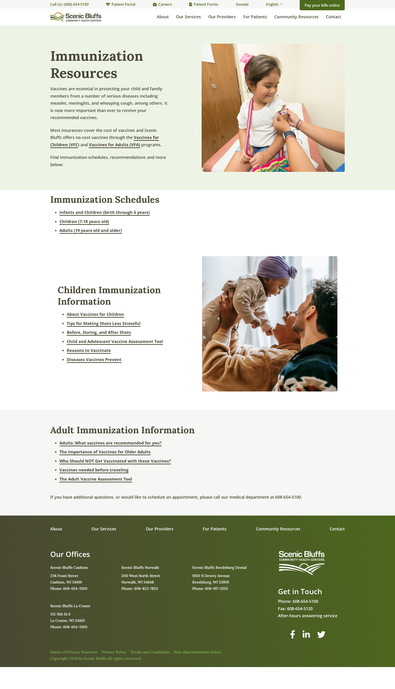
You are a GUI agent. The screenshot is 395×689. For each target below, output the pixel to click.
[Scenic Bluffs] (75, 16)
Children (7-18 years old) (84, 221)
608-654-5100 (75, 588)
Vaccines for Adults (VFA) (114, 144)
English (272, 4)
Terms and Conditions (150, 652)
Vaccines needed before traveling (93, 470)
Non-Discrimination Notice (198, 652)
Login (3, 685)
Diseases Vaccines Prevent (94, 359)
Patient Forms (206, 4)
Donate (242, 4)
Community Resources (296, 16)
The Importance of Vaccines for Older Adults (105, 452)
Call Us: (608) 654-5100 (69, 4)
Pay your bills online (322, 5)
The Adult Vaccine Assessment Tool (95, 479)
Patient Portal (123, 4)
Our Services (188, 16)
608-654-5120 (300, 608)
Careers (165, 4)
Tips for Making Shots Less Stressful (104, 323)
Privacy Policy (114, 652)
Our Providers (222, 16)
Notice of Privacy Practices (73, 652)
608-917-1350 (216, 588)
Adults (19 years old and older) (90, 230)
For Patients (255, 16)
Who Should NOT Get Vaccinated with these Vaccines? (115, 461)
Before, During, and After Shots (99, 332)
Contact (333, 16)
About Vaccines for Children (95, 314)
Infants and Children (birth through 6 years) (104, 212)
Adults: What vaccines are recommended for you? (110, 443)
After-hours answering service (307, 615)
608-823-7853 (146, 588)
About (163, 16)
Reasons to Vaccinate (89, 350)
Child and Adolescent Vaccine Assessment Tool (115, 341)
